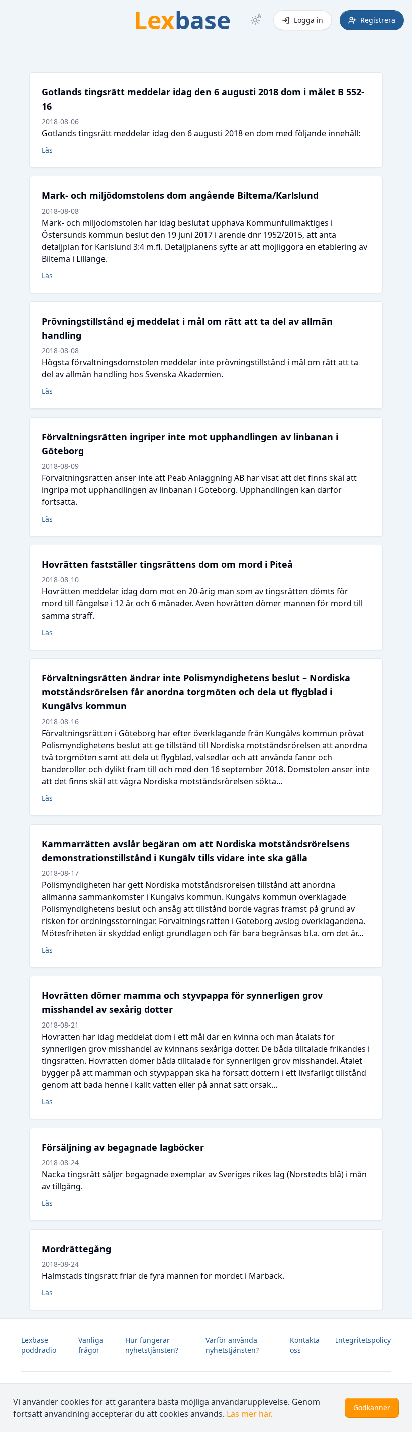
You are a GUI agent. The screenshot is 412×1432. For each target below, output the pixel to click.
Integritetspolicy (363, 1340)
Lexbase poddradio (38, 1345)
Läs (47, 150)
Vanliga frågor (91, 1345)
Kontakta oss (305, 1345)
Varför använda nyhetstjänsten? (232, 1345)
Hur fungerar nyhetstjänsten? (151, 1345)
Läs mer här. (249, 1413)
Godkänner (371, 1407)
